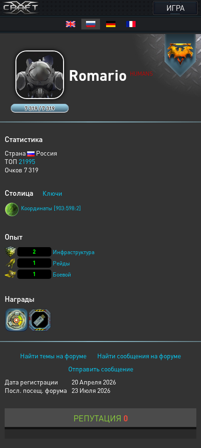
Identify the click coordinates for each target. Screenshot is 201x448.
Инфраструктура (73, 252)
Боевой (62, 274)
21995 (27, 161)
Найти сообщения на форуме (139, 355)
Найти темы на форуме (53, 355)
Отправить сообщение (100, 368)
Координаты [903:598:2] (51, 208)
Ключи (52, 193)
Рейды (61, 263)
